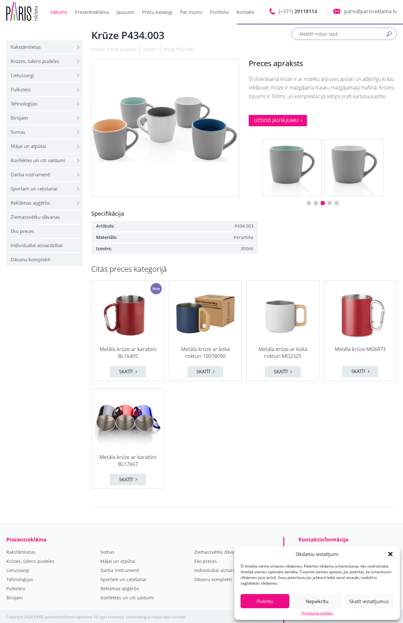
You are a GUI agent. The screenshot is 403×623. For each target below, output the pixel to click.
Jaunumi (125, 12)
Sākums (58, 12)
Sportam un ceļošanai (34, 188)
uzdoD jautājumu (276, 120)
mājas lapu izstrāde (168, 617)
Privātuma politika (317, 613)
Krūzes (149, 49)
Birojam (19, 118)
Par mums (191, 12)
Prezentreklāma (92, 12)
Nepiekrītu (317, 601)
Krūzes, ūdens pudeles (35, 61)
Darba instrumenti (30, 174)
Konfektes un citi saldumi (38, 160)
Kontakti (245, 12)
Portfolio (219, 12)
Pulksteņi (21, 89)
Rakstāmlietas (26, 47)
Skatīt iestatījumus (369, 601)
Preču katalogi (157, 12)
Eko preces (22, 231)
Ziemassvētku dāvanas (35, 217)
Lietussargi (22, 75)
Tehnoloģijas (24, 103)
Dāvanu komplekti (30, 259)
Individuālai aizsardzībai (37, 245)
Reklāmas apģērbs (30, 203)
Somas (18, 132)
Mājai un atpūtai (28, 146)
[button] (390, 554)
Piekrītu (265, 601)
